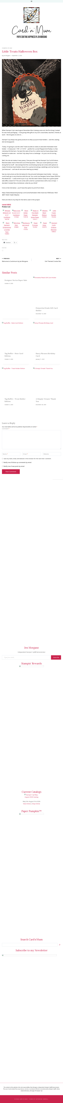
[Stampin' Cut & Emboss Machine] (54, 226)
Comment (5, 429)
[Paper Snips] (44, 224)
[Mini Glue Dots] (16, 224)
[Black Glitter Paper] (25, 213)
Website (46, 454)
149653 (53, 232)
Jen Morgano (7, 55)
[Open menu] (31, 1)
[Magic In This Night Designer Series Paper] (35, 214)
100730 (7, 219)
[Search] (59, 945)
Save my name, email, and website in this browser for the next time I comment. (27, 458)
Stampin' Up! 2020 (7, 48)
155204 (53, 217)
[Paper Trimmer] (35, 224)
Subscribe (56, 657)
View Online (27, 804)
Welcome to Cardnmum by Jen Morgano (15, 260)
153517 (35, 219)
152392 (35, 227)
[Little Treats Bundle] (54, 213)
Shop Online (36, 804)
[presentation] (47, 290)
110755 (25, 229)
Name (5, 454)
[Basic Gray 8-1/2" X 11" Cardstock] (16, 213)
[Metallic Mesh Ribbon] (44, 213)
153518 (25, 217)
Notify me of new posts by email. (14, 466)
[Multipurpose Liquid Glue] (25, 225)
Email (25, 454)
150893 (7, 234)
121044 (16, 217)
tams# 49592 (6, 205)
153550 (44, 217)
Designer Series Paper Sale (16, 280)
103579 (44, 227)
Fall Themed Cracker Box (53, 260)
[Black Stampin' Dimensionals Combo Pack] (7, 227)
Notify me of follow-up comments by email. (18, 462)
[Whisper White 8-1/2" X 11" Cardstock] (7, 214)
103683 (16, 227)
